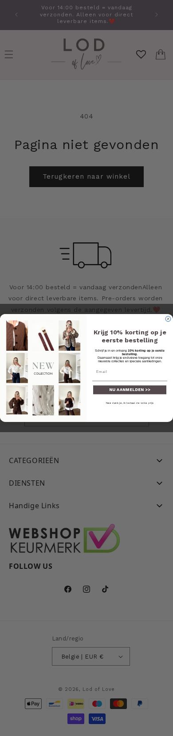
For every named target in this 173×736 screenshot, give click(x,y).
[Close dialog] (168, 319)
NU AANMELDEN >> (129, 389)
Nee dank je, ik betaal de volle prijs (130, 403)
